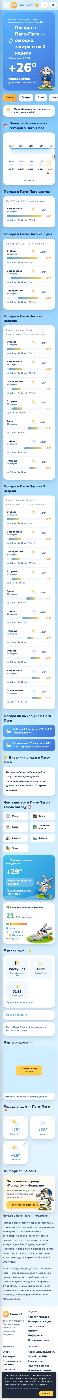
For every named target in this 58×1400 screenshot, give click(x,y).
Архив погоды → (16, 1015)
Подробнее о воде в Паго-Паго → (19, 892)
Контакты (9, 1369)
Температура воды (39, 1321)
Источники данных (39, 1370)
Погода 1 (22, 5)
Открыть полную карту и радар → (26, 1096)
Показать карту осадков (29, 1070)
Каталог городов (38, 1317)
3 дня (41, 97)
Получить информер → (24, 1204)
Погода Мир (24, 19)
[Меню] (6, 5)
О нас (6, 1352)
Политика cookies (38, 1365)
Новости (33, 1330)
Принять (46, 1393)
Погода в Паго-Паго (35, 22)
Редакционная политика (12, 1362)
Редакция (9, 1356)
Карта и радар (36, 1326)
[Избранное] (37, 5)
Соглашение (35, 1361)
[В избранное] (10, 40)
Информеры (35, 1335)
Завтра (26, 97)
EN (53, 5)
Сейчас (10, 97)
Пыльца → (17, 931)
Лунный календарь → (19, 1002)
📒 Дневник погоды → (14, 936)
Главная (12, 19)
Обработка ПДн (37, 1356)
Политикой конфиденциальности (22, 1388)
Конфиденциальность (41, 1352)
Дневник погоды (38, 1340)
